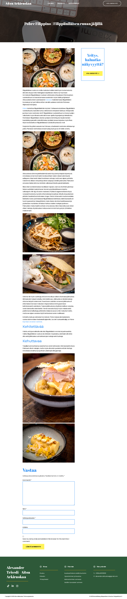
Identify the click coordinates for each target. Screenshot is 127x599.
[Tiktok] (8, 586)
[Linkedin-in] (12, 586)
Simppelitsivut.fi (105, 596)
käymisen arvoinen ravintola (32, 322)
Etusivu (51, 3)
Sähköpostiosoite (29, 518)
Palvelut (61, 3)
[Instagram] (17, 586)
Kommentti (27, 480)
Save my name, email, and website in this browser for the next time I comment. (46, 540)
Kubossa (49, 100)
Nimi (24, 509)
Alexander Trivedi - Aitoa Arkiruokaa (18, 572)
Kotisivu (25, 527)
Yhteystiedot (73, 3)
